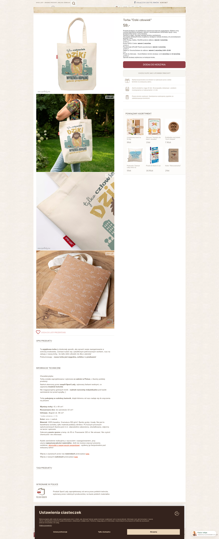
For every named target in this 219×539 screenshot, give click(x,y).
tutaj (87, 454)
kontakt (164, 3)
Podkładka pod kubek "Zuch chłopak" (172, 138)
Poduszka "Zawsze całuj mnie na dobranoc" (133, 167)
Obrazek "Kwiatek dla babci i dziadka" (153, 138)
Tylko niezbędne (104, 532)
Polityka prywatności (45, 525)
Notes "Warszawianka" (173, 166)
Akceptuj (153, 532)
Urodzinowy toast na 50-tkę (134, 138)
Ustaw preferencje (60, 532)
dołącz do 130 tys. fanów (147, 3)
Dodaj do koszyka (154, 64)
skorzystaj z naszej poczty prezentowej (64, 445)
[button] (73, 3)
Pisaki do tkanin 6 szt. (153, 166)
